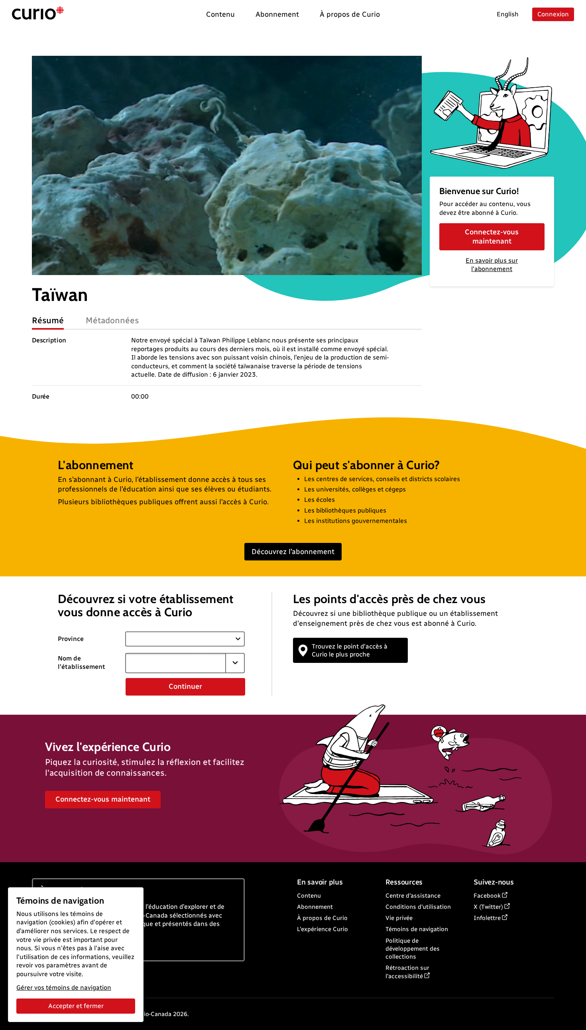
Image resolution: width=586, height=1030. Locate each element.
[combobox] (175, 663)
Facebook (487, 895)
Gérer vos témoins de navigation (63, 987)
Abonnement (315, 906)
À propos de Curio (322, 918)
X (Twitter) (488, 906)
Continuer (185, 686)
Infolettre (487, 918)
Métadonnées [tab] (112, 320)
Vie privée (399, 918)
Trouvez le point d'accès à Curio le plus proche (349, 650)
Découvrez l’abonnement (293, 551)
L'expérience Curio (322, 929)
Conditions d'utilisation (418, 906)
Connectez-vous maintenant (492, 237)
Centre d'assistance (412, 895)
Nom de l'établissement (81, 662)
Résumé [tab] (48, 320)
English (508, 14)
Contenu (309, 895)
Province (71, 639)
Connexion (553, 14)
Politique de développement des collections (412, 949)
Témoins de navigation (416, 929)
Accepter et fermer (76, 1006)
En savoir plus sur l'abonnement (492, 265)
